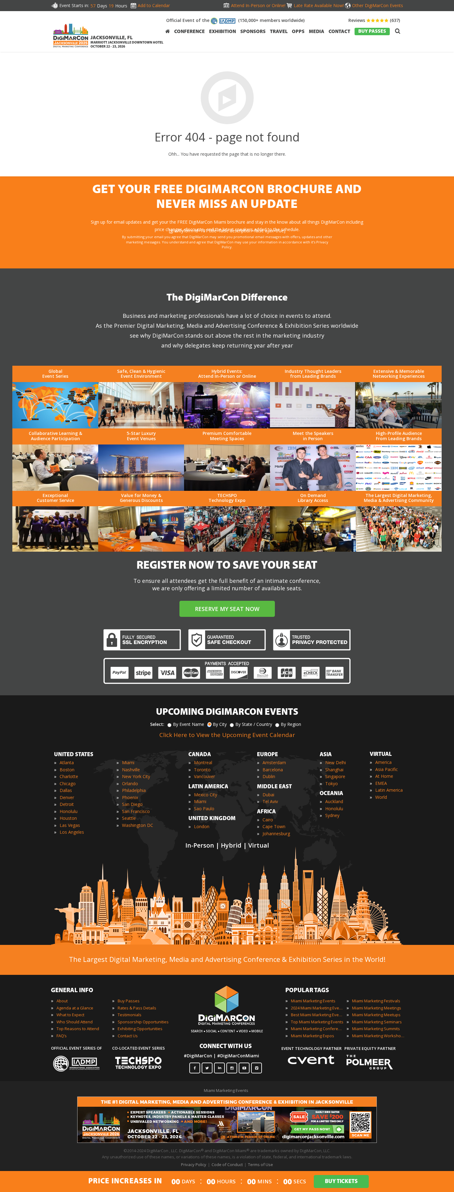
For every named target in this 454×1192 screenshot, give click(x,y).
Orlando (130, 783)
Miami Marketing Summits (376, 1028)
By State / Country (253, 724)
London (201, 826)
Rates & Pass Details (137, 1008)
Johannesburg (276, 833)
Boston (67, 770)
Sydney (332, 815)
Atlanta (67, 762)
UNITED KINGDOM (212, 819)
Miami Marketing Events (313, 1001)
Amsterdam (274, 762)
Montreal (203, 762)
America (383, 762)
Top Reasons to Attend (78, 1028)
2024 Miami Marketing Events (317, 1008)
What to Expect (70, 1014)
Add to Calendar (154, 5)
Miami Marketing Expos (312, 1035)
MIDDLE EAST (274, 787)
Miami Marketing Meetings (376, 1008)
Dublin (269, 776)
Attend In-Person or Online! (258, 5)
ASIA (326, 755)
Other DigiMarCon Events (377, 5)
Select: (157, 724)
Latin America (389, 790)
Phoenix (130, 797)
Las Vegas (70, 825)
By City (220, 724)
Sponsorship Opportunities (143, 1022)
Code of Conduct (227, 1164)
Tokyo (331, 783)
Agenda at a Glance (75, 1008)
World (381, 797)
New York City (136, 776)
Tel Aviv (270, 801)
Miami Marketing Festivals (376, 1001)
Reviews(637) (374, 20)
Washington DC (137, 825)
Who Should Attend (75, 1022)
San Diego (132, 804)
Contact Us (128, 1035)
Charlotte (69, 776)
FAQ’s (62, 1035)
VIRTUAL (381, 754)
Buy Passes (129, 1001)
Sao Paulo (204, 808)
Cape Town (274, 826)
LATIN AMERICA (208, 787)
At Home (384, 776)
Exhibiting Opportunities (140, 1028)
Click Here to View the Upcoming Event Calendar (227, 735)
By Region (291, 724)
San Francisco (136, 811)
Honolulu (69, 811)
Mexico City (205, 795)
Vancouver (204, 776)
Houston (68, 818)
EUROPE (267, 755)
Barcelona (273, 770)
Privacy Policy (193, 1164)
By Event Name (188, 724)
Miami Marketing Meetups (376, 1014)
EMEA (381, 783)
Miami (128, 762)
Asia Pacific (386, 769)
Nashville (131, 770)
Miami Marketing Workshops (378, 1035)
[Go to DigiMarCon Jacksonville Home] (70, 49)
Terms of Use (260, 1164)
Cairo (268, 820)
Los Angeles (72, 832)
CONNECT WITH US (226, 1046)
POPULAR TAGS (307, 991)
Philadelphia (134, 790)
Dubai (268, 795)
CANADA (199, 755)
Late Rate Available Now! (318, 5)
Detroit (67, 804)
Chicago (68, 783)
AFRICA (266, 812)
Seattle (129, 818)
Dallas (66, 790)
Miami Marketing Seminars (377, 1022)
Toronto (202, 770)
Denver (67, 797)
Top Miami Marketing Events (317, 1022)
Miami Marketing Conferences (317, 1028)
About (62, 1001)
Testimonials (129, 1014)
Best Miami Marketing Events (317, 1014)
